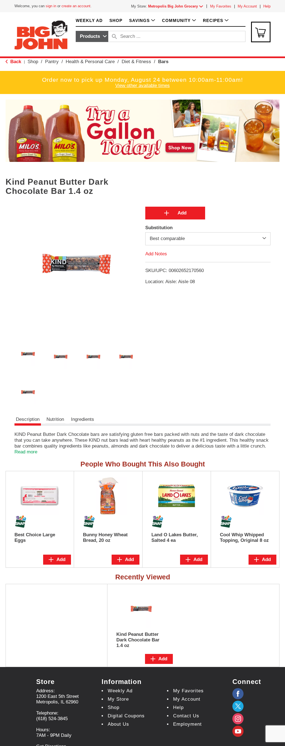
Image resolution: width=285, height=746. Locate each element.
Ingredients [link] (82, 419)
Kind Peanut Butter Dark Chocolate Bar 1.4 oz (137, 640)
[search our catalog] (114, 36)
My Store (118, 699)
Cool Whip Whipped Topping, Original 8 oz (244, 537)
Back (15, 61)
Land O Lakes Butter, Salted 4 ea (174, 537)
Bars (163, 61)
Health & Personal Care (90, 61)
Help (267, 6)
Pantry (52, 61)
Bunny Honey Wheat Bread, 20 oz (105, 537)
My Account (247, 6)
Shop (33, 61)
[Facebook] (238, 693)
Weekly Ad (120, 690)
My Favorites (220, 6)
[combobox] (92, 36)
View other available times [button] (142, 85)
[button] (176, 6)
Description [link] (28, 419)
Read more (25, 451)
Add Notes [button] (156, 253)
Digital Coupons (126, 715)
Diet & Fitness (136, 61)
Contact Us (186, 715)
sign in (51, 6)
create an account (76, 6)
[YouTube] (238, 718)
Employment (187, 724)
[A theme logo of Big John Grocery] (40, 34)
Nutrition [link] (55, 419)
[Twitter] (238, 706)
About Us (118, 724)
